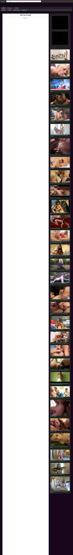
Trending (9, 10)
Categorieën (24, 10)
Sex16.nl (2, 1)
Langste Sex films (16, 10)
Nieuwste (4, 10)
